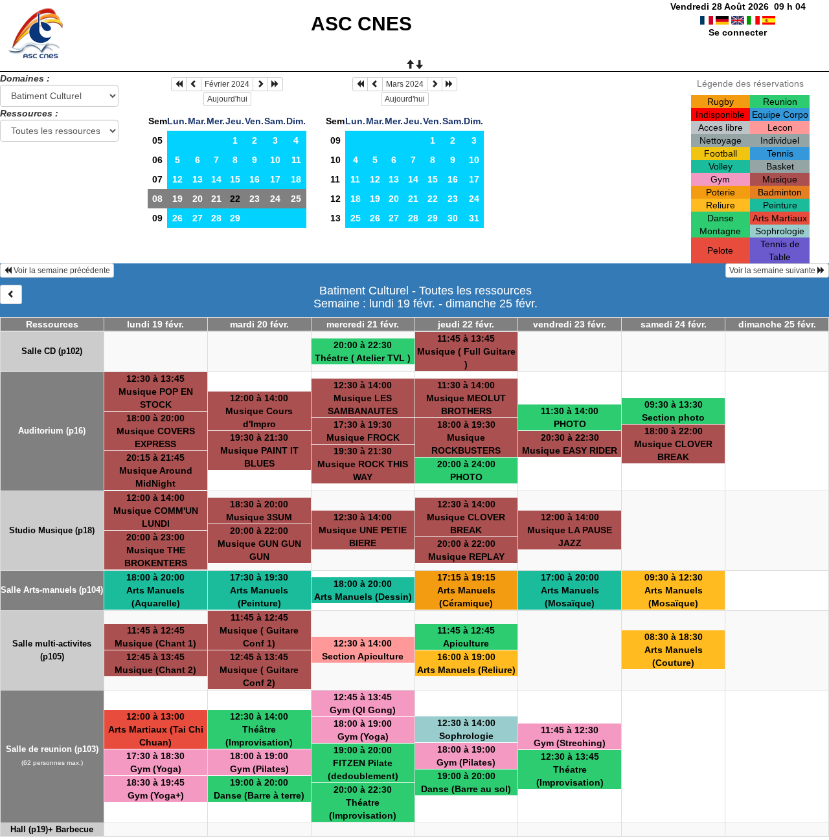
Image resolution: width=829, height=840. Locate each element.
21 (216, 198)
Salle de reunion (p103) (52, 749)
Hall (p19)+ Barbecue (51, 829)
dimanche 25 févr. (777, 324)
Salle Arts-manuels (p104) (52, 590)
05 (157, 140)
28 (216, 218)
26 (177, 218)
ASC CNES (361, 23)
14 (216, 179)
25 (296, 198)
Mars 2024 (405, 84)
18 (296, 179)
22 (432, 198)
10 (275, 160)
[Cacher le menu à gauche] (11, 294)
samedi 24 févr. (674, 324)
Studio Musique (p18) (52, 530)
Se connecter (738, 32)
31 (474, 218)
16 (254, 179)
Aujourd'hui (227, 99)
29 (235, 218)
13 (197, 179)
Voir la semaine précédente (61, 270)
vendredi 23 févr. (569, 324)
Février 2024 (227, 84)
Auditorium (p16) (51, 431)
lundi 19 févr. (155, 324)
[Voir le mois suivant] (260, 84)
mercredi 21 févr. (362, 324)
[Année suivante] (275, 84)
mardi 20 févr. (259, 324)
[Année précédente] (179, 84)
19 (177, 198)
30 (453, 218)
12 (177, 179)
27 (197, 218)
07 (157, 179)
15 (235, 179)
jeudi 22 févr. (466, 324)
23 (254, 198)
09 (157, 218)
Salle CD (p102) (51, 351)
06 (157, 160)
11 (296, 160)
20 (197, 198)
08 (157, 198)
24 (275, 198)
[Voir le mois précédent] (193, 84)
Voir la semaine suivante (773, 270)
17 (275, 179)
